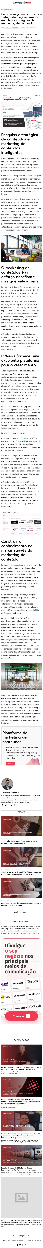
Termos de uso (5, 1240)
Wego (9, 57)
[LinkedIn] (11, 805)
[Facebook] (2, 805)
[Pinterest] (23, 1245)
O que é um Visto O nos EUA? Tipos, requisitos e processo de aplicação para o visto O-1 (21, 873)
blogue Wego (27, 79)
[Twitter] (5, 805)
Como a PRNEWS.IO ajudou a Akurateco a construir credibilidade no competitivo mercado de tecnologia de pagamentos (20, 1101)
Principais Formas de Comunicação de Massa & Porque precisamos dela (21, 904)
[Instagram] (8, 805)
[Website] (14, 805)
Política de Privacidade (19, 1240)
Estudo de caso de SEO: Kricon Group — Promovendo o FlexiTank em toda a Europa (18, 1169)
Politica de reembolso (34, 1240)
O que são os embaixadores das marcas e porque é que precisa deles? (19, 842)
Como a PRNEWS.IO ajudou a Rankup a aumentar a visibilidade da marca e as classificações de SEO (21, 1221)
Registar (10, 763)
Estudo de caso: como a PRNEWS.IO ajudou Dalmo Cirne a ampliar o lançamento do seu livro (21, 1068)
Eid (36, 610)
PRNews (25, 438)
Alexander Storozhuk (10, 792)
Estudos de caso (7, 9)
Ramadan (8, 613)
